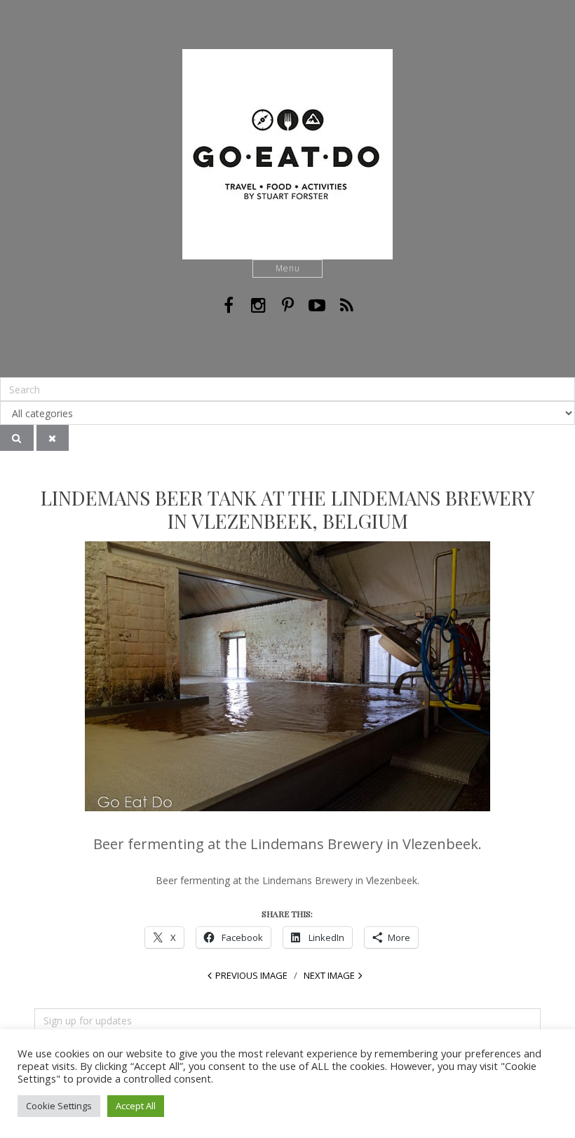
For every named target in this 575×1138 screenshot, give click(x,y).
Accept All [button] (136, 1105)
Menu (288, 268)
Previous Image (251, 975)
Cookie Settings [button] (59, 1105)
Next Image (329, 975)
